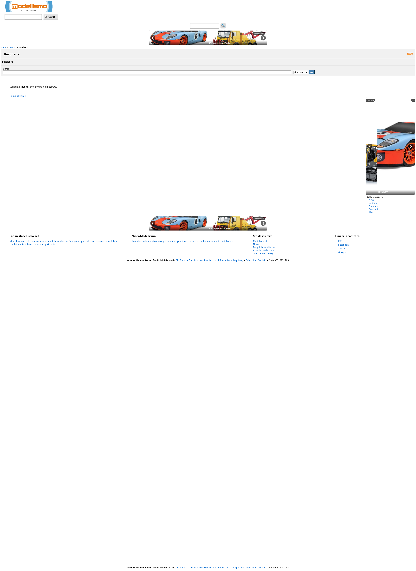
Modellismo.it (260, 241)
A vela (371, 200)
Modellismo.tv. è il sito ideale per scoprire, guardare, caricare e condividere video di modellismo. (182, 241)
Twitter (342, 248)
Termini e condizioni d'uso (202, 260)
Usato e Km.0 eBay (263, 253)
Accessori (373, 209)
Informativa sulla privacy (231, 260)
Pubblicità (251, 260)
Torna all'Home (18, 95)
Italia (3, 47)
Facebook (343, 244)
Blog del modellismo (264, 247)
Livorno (12, 47)
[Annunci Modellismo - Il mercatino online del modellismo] (29, 11)
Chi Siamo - (182, 260)
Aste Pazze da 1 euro (264, 250)
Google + (343, 252)
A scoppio (373, 206)
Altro (371, 212)
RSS (340, 241)
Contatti (262, 260)
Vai (311, 72)
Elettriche (373, 203)
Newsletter (259, 244)
